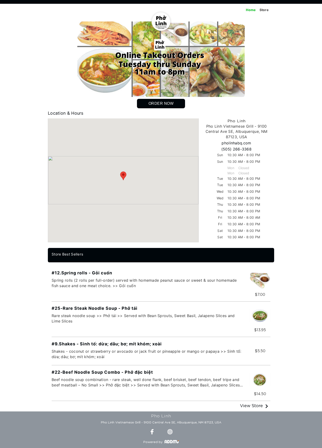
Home (251, 10)
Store (264, 10)
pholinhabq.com (236, 143)
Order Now (161, 103)
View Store (251, 406)
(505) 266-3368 (236, 149)
